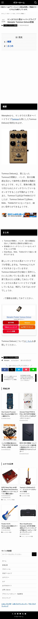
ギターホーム (19, 3)
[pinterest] (18, 614)
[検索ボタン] (35, 2)
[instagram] (15, 614)
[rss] (23, 614)
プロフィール (6, 569)
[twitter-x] (13, 614)
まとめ (10, 46)
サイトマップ (6, 598)
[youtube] (20, 614)
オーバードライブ (26, 360)
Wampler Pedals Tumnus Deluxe (19, 317)
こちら (29, 341)
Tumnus (15, 119)
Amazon (27, 323)
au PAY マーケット (27, 327)
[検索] (34, 554)
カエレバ (22, 319)
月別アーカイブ (7, 573)
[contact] (25, 614)
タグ (3, 581)
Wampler (6, 360)
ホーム (4, 561)
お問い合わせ (6, 590)
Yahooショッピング (11, 327)
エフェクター (15, 360)
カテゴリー (5, 577)
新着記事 (5, 565)
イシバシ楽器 (11, 331)
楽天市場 (11, 322)
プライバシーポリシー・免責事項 (12, 594)
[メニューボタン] (2, 2)
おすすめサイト (7, 585)
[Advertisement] (19, 76)
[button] (4, 369)
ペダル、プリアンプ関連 (10, 25)
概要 (9, 42)
